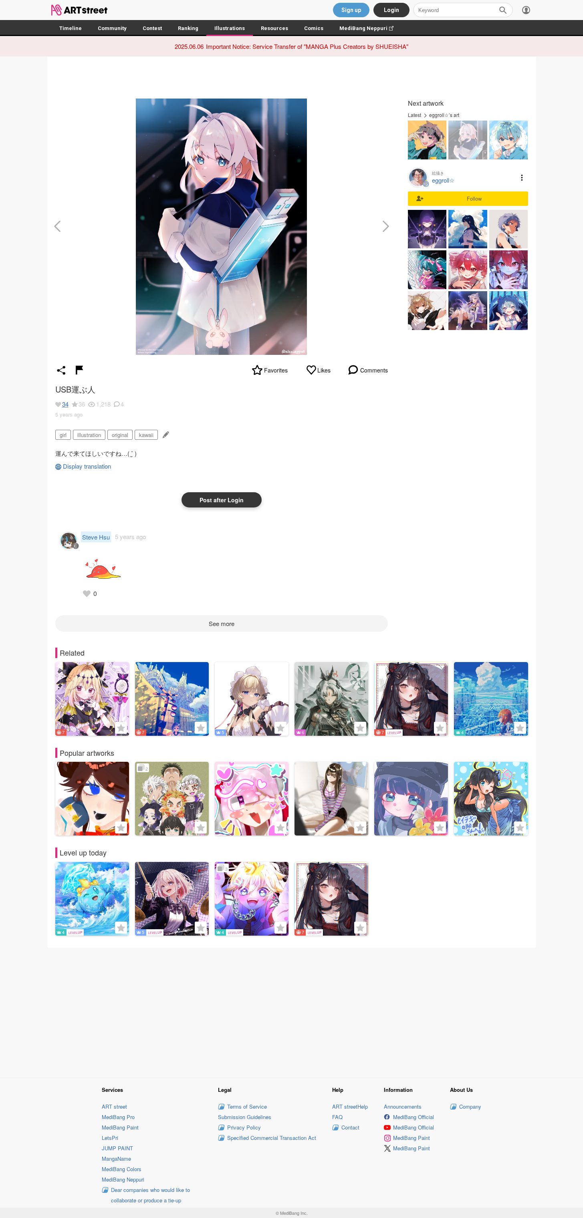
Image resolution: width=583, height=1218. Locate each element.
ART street (114, 1106)
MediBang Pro (118, 1117)
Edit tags (165, 435)
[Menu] (526, 10)
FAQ (337, 1117)
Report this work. (79, 370)
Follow (474, 198)
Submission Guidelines (244, 1117)
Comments (374, 370)
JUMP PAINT (117, 1148)
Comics (313, 28)
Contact (350, 1127)
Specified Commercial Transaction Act (271, 1137)
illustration (89, 435)
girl (63, 435)
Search (503, 10)
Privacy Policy (244, 1127)
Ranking (188, 28)
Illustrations (229, 28)
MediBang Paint (120, 1127)
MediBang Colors (121, 1169)
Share (61, 370)
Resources (274, 28)
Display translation (87, 466)
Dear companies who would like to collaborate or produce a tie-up (150, 1195)
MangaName (116, 1158)
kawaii (146, 435)
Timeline (70, 28)
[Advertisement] (291, 1011)
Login (391, 10)
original (120, 435)
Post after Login (222, 500)
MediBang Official (413, 1117)
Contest (152, 28)
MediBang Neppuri (370, 28)
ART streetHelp (350, 1106)
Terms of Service (247, 1106)
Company (470, 1106)
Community (112, 28)
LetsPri (110, 1137)
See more (221, 623)
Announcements (403, 1106)
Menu (522, 177)
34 (65, 404)
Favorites (276, 370)
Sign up (351, 10)
